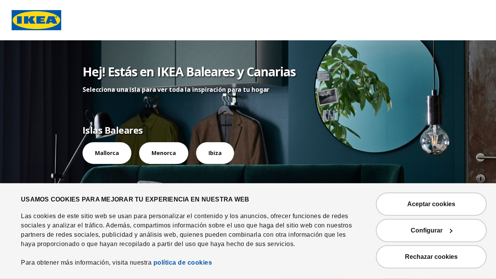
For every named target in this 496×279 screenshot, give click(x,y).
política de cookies (182, 262)
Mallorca (107, 153)
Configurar (427, 230)
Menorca (164, 153)
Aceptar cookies (431, 204)
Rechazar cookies (431, 256)
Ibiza (215, 153)
